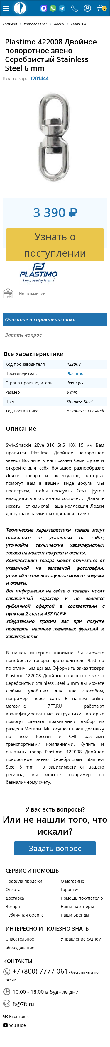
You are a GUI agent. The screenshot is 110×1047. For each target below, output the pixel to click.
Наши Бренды (75, 915)
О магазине (72, 881)
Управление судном (81, 939)
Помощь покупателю (82, 898)
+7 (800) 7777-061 (40, 971)
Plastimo (75, 373)
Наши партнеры (77, 906)
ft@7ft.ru (23, 1004)
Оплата (13, 889)
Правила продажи (24, 881)
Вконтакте (19, 1016)
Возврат (14, 906)
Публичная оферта (25, 915)
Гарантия (70, 889)
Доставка (15, 898)
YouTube (17, 1025)
